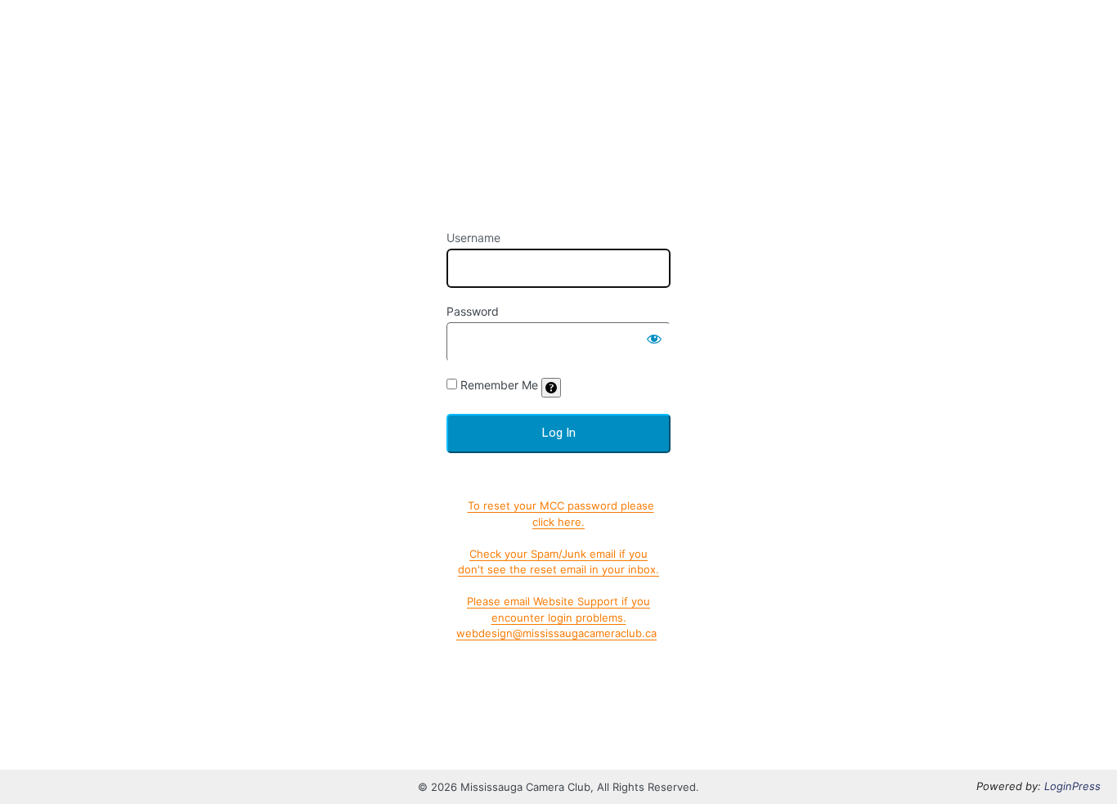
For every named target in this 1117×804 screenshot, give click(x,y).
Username (473, 238)
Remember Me (499, 385)
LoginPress (1072, 786)
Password (472, 311)
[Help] (551, 388)
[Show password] (654, 338)
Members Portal (559, 118)
